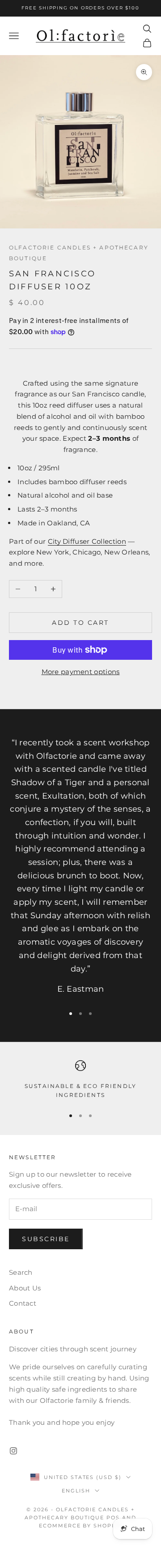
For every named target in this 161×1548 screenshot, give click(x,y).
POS (113, 1517)
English (76, 1491)
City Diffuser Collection (87, 541)
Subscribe (46, 1239)
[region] (80, 1080)
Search (21, 1272)
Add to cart (80, 623)
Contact (22, 1303)
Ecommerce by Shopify (81, 1525)
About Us (25, 1288)
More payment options (81, 671)
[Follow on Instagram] (13, 1450)
